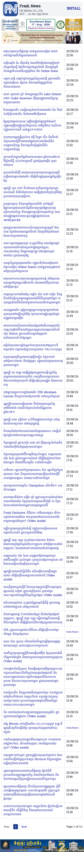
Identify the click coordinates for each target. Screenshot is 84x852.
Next (24, 826)
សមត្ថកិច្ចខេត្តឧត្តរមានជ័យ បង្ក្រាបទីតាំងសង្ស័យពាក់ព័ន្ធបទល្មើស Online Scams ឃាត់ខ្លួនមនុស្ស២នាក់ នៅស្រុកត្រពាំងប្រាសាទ (31, 267)
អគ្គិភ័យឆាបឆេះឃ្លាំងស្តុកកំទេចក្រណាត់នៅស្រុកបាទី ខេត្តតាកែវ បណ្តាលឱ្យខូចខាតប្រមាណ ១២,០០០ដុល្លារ (32, 347)
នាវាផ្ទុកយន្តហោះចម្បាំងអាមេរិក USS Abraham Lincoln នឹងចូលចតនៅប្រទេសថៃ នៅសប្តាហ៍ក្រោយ (31, 394)
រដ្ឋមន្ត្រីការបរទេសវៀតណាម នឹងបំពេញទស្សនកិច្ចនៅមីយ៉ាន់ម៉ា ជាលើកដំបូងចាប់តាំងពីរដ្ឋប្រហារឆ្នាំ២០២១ (29, 408)
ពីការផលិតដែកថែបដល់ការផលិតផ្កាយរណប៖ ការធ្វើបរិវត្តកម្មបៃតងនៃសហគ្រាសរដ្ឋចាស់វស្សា (32, 433)
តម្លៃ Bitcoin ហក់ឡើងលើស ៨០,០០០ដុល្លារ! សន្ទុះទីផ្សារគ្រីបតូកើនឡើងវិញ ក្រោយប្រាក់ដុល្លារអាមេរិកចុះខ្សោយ (32, 728)
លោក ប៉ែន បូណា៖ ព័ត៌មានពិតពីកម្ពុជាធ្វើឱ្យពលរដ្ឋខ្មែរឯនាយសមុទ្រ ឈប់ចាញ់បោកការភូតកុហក (31, 644)
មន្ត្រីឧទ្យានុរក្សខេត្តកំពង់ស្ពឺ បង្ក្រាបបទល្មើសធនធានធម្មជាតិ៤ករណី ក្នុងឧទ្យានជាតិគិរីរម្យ (30, 531)
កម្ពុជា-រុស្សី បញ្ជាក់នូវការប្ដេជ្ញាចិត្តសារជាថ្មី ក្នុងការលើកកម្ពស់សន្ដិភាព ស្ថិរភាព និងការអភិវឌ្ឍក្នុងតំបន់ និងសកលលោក (32, 83)
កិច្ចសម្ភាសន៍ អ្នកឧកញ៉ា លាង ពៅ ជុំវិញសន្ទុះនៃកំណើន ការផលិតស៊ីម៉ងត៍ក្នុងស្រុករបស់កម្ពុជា (32, 445)
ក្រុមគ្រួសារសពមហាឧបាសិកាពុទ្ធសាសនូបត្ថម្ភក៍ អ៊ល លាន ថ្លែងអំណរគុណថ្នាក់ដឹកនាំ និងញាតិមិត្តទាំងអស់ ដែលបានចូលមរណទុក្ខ (31, 232)
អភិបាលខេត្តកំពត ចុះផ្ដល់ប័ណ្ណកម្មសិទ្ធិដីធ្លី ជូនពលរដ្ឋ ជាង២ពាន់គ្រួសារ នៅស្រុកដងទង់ (31, 605)
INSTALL (73, 8)
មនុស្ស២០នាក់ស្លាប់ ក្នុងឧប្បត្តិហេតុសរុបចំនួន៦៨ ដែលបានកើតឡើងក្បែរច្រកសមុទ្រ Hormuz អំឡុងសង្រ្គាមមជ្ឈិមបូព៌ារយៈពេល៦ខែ (32, 759)
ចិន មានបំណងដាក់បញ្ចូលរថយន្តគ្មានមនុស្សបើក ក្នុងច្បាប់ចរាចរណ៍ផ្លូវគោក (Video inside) (31, 714)
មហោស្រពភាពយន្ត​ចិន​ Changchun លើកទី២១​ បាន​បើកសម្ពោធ (32, 488)
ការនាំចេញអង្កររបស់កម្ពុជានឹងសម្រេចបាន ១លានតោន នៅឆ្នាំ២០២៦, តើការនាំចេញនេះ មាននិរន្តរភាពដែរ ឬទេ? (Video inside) (32, 744)
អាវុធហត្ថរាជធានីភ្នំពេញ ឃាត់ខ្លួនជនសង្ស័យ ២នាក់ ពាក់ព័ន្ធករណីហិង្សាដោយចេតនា (30, 53)
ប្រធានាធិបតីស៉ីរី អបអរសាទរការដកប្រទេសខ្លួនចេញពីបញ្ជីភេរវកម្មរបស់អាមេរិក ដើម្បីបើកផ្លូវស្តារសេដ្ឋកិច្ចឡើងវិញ (32, 177)
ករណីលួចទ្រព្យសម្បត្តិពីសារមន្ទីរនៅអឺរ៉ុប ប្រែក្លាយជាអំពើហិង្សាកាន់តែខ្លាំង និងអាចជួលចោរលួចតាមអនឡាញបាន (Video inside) (32, 657)
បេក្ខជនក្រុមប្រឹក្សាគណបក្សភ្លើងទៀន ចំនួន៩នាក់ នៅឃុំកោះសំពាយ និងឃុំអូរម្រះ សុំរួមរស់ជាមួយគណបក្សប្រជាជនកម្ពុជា (33, 361)
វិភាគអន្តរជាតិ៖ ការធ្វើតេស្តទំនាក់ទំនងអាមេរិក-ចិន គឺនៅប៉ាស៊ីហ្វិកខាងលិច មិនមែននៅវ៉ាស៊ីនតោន (32, 112)
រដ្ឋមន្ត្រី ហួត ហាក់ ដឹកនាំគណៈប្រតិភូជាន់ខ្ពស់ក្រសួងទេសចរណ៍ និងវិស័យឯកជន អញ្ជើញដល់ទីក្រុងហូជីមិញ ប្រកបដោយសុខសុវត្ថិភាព (32, 192)
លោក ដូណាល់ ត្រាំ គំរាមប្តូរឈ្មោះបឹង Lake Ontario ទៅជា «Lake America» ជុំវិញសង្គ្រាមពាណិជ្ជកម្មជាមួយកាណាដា (32, 98)
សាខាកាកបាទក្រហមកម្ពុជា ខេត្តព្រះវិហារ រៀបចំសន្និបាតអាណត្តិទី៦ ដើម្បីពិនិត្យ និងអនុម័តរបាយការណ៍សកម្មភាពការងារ (33, 810)
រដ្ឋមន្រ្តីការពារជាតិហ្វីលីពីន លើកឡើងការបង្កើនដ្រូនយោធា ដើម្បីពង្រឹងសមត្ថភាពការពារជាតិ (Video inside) (30, 575)
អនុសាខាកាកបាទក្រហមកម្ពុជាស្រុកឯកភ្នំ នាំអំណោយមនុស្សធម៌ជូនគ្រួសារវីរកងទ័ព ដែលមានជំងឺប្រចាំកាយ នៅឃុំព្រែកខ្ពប (31, 283)
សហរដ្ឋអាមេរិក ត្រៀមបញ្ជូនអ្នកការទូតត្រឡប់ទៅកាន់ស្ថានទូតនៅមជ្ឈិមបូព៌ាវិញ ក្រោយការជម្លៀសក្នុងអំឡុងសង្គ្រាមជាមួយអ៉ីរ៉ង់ (31, 314)
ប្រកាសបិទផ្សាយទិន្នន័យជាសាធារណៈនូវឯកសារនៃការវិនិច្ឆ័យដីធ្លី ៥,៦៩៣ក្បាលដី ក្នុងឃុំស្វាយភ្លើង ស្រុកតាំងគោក (31, 161)
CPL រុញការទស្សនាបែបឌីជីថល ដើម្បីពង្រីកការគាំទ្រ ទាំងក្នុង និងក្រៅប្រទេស (31, 632)
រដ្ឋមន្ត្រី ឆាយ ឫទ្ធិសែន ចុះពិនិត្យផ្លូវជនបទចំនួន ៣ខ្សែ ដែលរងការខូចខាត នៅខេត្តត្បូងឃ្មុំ (31, 422)
